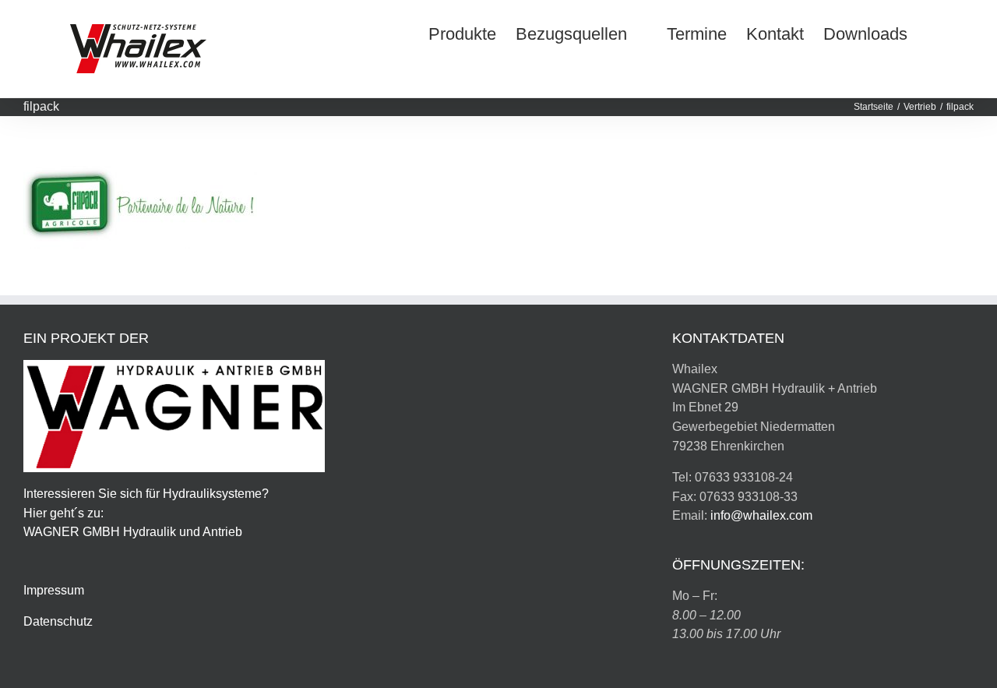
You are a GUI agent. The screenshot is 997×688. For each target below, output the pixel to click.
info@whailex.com (761, 515)
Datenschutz (58, 621)
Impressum (53, 590)
